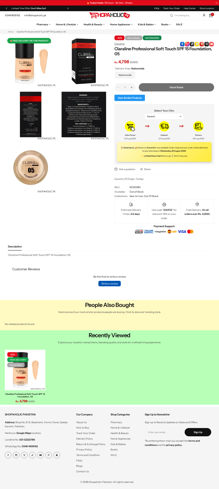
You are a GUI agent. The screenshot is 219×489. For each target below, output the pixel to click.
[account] (204, 15)
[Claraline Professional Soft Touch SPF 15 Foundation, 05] (25, 370)
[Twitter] (24, 455)
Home (10, 31)
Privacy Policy (84, 449)
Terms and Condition (88, 455)
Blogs (79, 465)
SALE (114, 455)
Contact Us (82, 471)
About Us (81, 422)
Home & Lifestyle (120, 427)
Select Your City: (164, 110)
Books (114, 449)
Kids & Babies (118, 444)
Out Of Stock (151, 196)
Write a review (109, 283)
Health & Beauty (120, 433)
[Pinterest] (48, 455)
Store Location (207, 8)
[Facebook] (8, 455)
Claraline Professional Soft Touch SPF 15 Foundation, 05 (25, 395)
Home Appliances (120, 438)
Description (15, 246)
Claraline (119, 43)
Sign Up (198, 432)
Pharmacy (116, 422)
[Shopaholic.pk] (109, 15)
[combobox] (183, 15)
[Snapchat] (56, 455)
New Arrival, (137, 196)
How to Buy (82, 427)
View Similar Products (130, 97)
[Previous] (6, 8)
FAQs (156, 8)
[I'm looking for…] (171, 15)
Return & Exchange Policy (90, 444)
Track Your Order (171, 8)
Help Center (190, 8)
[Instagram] (16, 455)
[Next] (68, 8)
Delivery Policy (84, 438)
